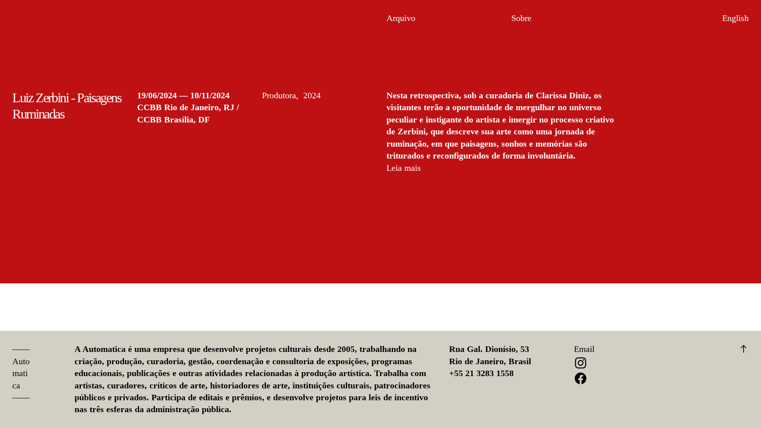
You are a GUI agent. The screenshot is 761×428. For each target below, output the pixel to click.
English (735, 18)
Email (584, 349)
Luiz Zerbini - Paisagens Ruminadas (66, 105)
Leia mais (403, 168)
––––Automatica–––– (21, 373)
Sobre (521, 18)
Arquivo (400, 18)
